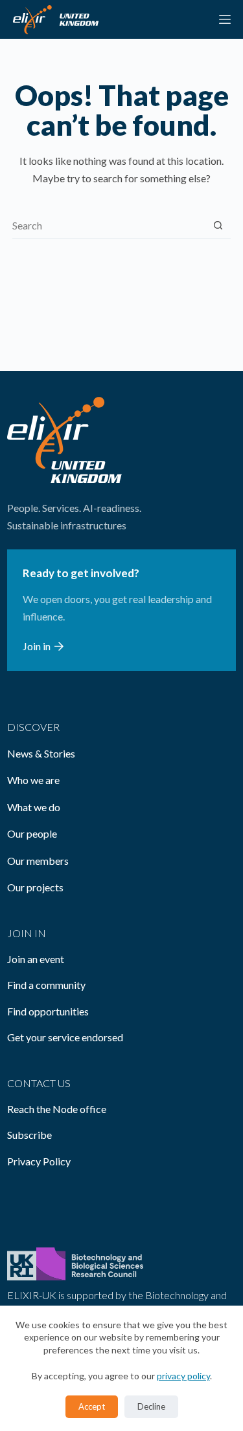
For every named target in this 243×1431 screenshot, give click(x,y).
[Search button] (218, 225)
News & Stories (41, 753)
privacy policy (183, 1375)
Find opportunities (48, 1011)
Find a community (46, 985)
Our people (32, 833)
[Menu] (225, 19)
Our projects (35, 887)
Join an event (35, 959)
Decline (151, 1406)
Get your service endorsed (65, 1037)
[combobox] (109, 225)
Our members (38, 860)
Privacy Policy (39, 1161)
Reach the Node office (56, 1109)
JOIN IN (26, 933)
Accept (91, 1406)
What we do (33, 807)
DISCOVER (33, 727)
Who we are (33, 780)
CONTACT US (39, 1083)
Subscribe (29, 1135)
